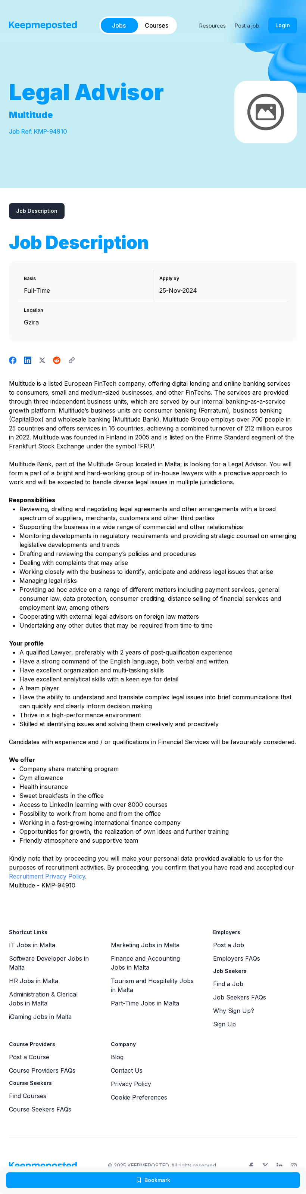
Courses (156, 25)
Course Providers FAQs (42, 1070)
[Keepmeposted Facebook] (251, 1166)
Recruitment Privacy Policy (47, 876)
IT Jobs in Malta (32, 945)
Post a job (247, 25)
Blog (117, 1057)
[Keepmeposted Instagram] (293, 1166)
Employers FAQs (236, 958)
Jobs (119, 25)
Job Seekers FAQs (239, 997)
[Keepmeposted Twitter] (265, 1166)
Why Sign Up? (233, 1010)
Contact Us (127, 1070)
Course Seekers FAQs (40, 1109)
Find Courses (27, 1096)
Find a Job (228, 984)
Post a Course (29, 1057)
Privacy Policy (131, 1084)
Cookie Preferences (139, 1097)
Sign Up (224, 1024)
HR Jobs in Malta (33, 981)
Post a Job (228, 945)
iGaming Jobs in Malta (40, 1016)
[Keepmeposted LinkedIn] (279, 1166)
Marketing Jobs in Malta (145, 945)
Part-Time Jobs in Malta (145, 1003)
